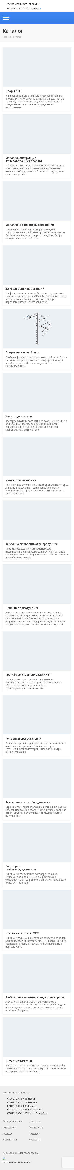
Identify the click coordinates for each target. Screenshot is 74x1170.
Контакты (34, 1139)
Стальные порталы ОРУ (22, 933)
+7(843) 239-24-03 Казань (21, 1106)
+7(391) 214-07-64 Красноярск (24, 1109)
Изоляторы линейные (20, 480)
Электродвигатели (18, 416)
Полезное (34, 1121)
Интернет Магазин (18, 1061)
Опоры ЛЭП (13, 91)
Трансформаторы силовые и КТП (28, 674)
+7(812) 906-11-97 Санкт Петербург (27, 1113)
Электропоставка (13, 1121)
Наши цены (9, 1127)
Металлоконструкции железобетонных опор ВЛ (23, 159)
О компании (36, 1127)
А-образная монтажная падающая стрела (34, 997)
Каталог (7, 1133)
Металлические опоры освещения (29, 225)
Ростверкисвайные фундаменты (20, 867)
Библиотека (10, 1139)
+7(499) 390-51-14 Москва (22, 1102)
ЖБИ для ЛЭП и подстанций (24, 289)
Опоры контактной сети (22, 352)
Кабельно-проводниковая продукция (31, 544)
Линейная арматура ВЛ (21, 608)
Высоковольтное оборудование (27, 802)
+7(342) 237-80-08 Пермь (21, 1098)
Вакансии (34, 1133)
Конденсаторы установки (23, 738)
